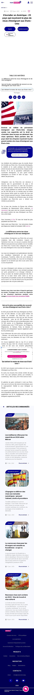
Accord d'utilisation (8, 646)
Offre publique (22, 635)
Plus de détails (23, 463)
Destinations (21, 665)
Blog (9, 665)
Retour (3, 7)
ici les (13, 219)
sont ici (28, 226)
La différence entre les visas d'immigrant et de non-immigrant (17, 79)
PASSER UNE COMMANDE (20, 155)
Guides (5, 656)
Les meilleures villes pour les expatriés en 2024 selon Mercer (16, 437)
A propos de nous (11, 635)
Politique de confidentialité (23, 646)
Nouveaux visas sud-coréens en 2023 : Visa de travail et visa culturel (16, 597)
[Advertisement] (17, 56)
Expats (10, 29)
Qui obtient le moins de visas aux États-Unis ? (17, 89)
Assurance (12, 656)
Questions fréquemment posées (16, 642)
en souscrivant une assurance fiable (17, 296)
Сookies (17, 351)
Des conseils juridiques (23, 656)
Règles (14, 665)
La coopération (16, 639)
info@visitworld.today (20, 675)
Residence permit (23, 29)
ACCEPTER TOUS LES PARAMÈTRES (17, 356)
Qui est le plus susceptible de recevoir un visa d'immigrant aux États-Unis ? (17, 85)
